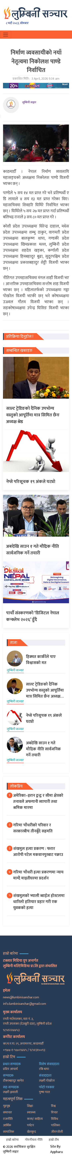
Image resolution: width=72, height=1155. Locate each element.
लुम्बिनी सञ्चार (29, 102)
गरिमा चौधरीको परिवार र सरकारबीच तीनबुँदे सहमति (33, 828)
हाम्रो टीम (54, 1140)
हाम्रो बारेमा (12, 1140)
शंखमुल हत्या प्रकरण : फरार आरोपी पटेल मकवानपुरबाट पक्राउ (38, 851)
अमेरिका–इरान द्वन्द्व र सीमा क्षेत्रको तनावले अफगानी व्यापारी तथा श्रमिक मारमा (38, 801)
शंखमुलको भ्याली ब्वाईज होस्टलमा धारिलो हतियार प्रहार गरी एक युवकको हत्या (39, 901)
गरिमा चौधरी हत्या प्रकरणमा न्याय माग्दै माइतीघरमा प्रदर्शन (38, 875)
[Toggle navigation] (5, 35)
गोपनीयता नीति (33, 1140)
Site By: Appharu (56, 1149)
